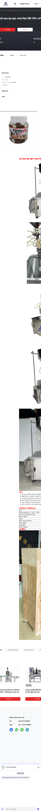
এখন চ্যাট (7, 29)
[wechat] (22, 730)
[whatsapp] (16, 730)
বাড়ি (1, 10)
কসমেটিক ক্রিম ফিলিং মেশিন (13, 10)
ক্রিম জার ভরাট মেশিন (28, 650)
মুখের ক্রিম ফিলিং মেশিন (13, 650)
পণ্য (5, 10)
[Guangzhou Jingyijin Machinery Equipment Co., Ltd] (5, 3)
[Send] (38, 809)
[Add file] (2, 809)
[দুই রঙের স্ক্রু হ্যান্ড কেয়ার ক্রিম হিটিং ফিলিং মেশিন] (14, 675)
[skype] (27, 730)
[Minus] (38, 767)
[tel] (32, 730)
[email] (11, 730)
